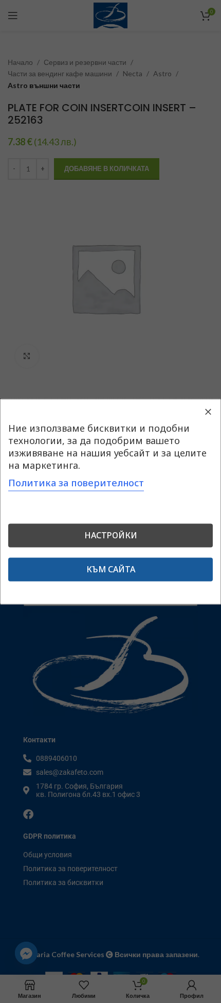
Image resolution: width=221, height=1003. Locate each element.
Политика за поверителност (76, 483)
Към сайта (110, 569)
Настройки (110, 535)
